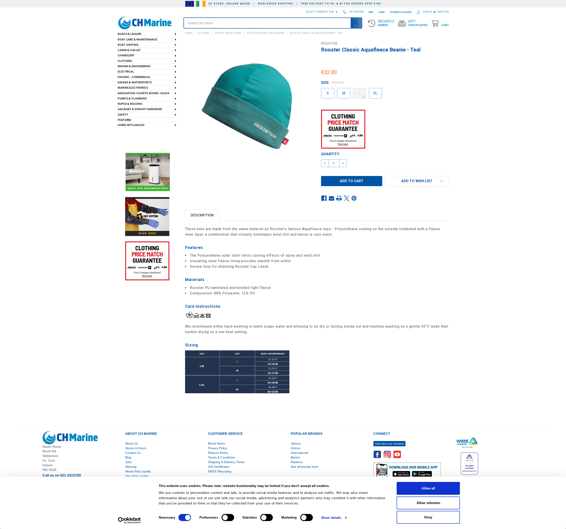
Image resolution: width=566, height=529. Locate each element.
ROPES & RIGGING (130, 103)
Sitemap (131, 466)
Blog (128, 457)
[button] (417, 181)
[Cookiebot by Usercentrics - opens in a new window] (129, 520)
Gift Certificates (218, 466)
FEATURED (124, 120)
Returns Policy (218, 453)
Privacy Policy (217, 448)
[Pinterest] (354, 198)
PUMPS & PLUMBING (132, 98)
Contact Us (133, 453)
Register (443, 11)
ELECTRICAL (126, 71)
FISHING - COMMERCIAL (134, 77)
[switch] (228, 517)
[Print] (339, 198)
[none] (249, 105)
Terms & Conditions (221, 457)
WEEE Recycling (219, 471)
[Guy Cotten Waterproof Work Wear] (147, 216)
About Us (131, 443)
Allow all (428, 488)
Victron (295, 448)
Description (202, 215)
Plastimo (297, 462)
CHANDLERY (126, 55)
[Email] (332, 198)
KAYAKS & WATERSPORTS (135, 82)
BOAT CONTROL (128, 44)
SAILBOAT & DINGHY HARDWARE (140, 109)
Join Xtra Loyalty (136, 476)
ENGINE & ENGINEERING (134, 66)
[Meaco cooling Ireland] (148, 172)
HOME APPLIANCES (131, 125)
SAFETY (123, 114)
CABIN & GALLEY (129, 50)
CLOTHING (125, 61)
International (299, 453)
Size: (332, 82)
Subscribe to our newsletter (389, 443)
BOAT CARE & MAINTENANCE (137, 39)
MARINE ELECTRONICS (133, 87)
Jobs (128, 462)
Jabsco (296, 443)
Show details (331, 517)
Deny (428, 517)
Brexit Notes (216, 443)
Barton (295, 457)
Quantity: (330, 154)
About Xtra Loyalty (138, 471)
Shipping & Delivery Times (226, 462)
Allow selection (428, 503)
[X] (347, 198)
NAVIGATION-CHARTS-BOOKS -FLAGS (143, 93)
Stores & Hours (135, 448)
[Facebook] (324, 198)
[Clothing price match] (147, 261)
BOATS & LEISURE (129, 34)
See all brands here (304, 466)
